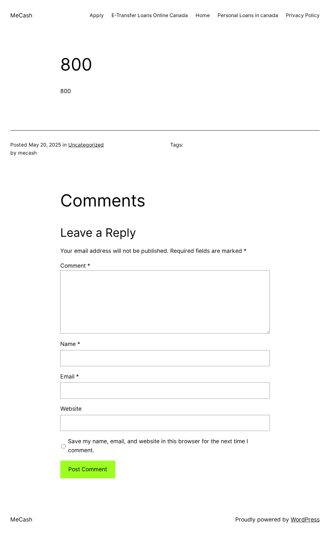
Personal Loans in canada (248, 15)
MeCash (21, 15)
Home (203, 15)
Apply (97, 15)
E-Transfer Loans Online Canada (150, 15)
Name (70, 343)
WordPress (305, 519)
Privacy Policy (303, 15)
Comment (75, 265)
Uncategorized (86, 145)
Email (69, 376)
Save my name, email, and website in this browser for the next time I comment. (158, 446)
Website (71, 408)
